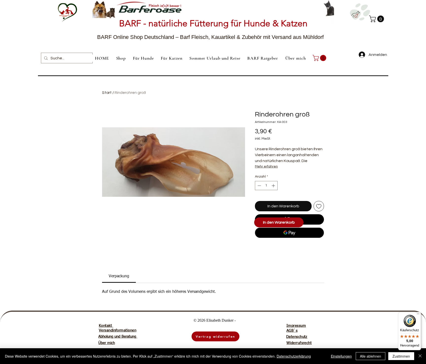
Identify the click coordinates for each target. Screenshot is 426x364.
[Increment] (274, 185)
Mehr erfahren (266, 166)
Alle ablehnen (370, 356)
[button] (377, 19)
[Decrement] (259, 185)
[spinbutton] (266, 185)
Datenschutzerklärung (294, 356)
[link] (320, 58)
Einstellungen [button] (341, 356)
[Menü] (418, 315)
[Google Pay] (289, 233)
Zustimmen (401, 356)
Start (107, 93)
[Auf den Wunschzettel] (319, 206)
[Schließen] (420, 356)
